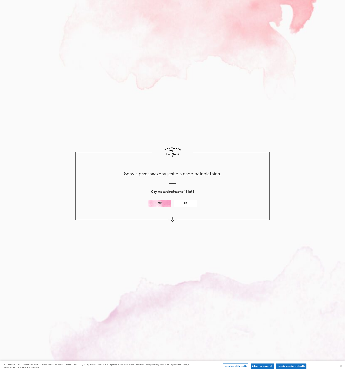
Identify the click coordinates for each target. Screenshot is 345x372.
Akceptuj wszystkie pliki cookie (291, 366)
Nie (185, 203)
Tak (160, 203)
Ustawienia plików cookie (236, 366)
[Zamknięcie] (341, 366)
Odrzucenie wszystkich (262, 366)
